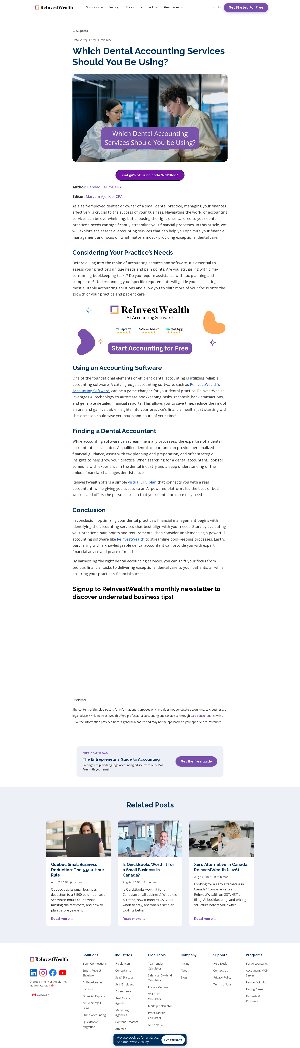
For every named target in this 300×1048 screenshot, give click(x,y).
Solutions (93, 7)
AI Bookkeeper (92, 982)
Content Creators (126, 1022)
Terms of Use (222, 984)
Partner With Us (256, 982)
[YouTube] (62, 972)
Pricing (114, 7)
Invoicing (88, 989)
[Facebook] (53, 972)
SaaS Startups (124, 977)
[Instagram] (43, 972)
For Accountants (257, 963)
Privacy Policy (222, 977)
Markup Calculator (160, 1006)
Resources (171, 7)
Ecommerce (123, 991)
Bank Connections (95, 963)
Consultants (123, 970)
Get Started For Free (246, 7)
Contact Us (149, 7)
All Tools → (155, 1025)
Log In (216, 7)
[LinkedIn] (33, 972)
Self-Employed (124, 984)
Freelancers (123, 963)
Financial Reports (94, 996)
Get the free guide (196, 761)
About (130, 7)
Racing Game (254, 989)
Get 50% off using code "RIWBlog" (150, 175)
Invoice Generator (160, 987)
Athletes (120, 1029)
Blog (184, 977)
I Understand (173, 1039)
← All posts (80, 30)
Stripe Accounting (94, 1015)
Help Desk (220, 963)
